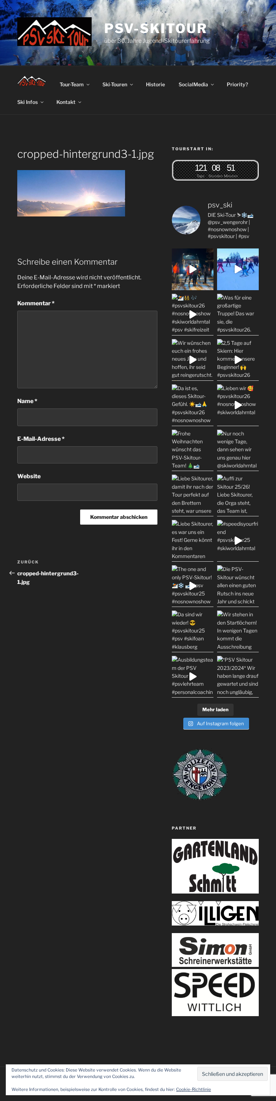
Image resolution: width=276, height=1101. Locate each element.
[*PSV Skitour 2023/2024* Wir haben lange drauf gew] (238, 677)
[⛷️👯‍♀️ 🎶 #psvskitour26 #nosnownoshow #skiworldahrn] (192, 314)
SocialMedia (193, 84)
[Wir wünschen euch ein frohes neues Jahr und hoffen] (192, 360)
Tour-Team (72, 84)
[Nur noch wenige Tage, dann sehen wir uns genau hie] (238, 450)
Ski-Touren (114, 84)
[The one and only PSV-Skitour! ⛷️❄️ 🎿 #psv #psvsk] (192, 586)
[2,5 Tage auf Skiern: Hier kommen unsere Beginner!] (238, 360)
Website (29, 476)
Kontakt (65, 102)
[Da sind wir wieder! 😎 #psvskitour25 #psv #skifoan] (192, 631)
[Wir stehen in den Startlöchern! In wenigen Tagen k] (238, 631)
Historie (155, 84)
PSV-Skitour (155, 28)
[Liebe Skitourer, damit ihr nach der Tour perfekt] (192, 495)
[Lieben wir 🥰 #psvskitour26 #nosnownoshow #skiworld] (238, 405)
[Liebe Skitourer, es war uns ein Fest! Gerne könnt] (192, 541)
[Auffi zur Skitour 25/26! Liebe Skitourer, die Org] (238, 495)
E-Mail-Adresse (41, 438)
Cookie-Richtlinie (193, 1089)
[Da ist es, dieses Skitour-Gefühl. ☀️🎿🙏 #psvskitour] (192, 405)
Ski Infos (27, 102)
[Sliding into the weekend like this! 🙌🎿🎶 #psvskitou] (238, 269)
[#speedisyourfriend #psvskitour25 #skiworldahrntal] (238, 541)
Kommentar (36, 303)
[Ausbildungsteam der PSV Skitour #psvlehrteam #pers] (192, 677)
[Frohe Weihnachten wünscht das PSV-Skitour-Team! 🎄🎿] (192, 450)
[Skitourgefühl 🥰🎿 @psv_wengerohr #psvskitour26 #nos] (192, 269)
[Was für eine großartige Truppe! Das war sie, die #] (238, 314)
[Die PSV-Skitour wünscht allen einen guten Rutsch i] (238, 586)
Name (27, 401)
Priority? (237, 84)
